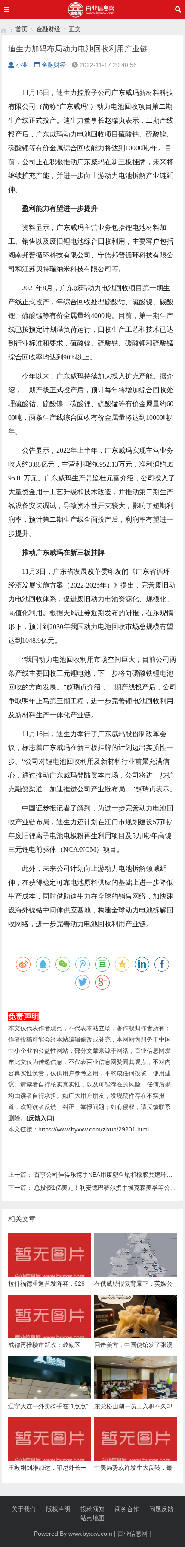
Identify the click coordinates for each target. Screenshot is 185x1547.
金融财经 (48, 28)
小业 (22, 64)
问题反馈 (161, 1509)
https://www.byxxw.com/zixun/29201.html (93, 1129)
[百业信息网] (3, 29)
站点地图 (92, 1518)
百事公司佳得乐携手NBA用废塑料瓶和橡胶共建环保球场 (109, 1174)
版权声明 (58, 1509)
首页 (21, 28)
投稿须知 (92, 1509)
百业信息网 (132, 1533)
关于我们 (24, 1509)
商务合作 (127, 1509)
